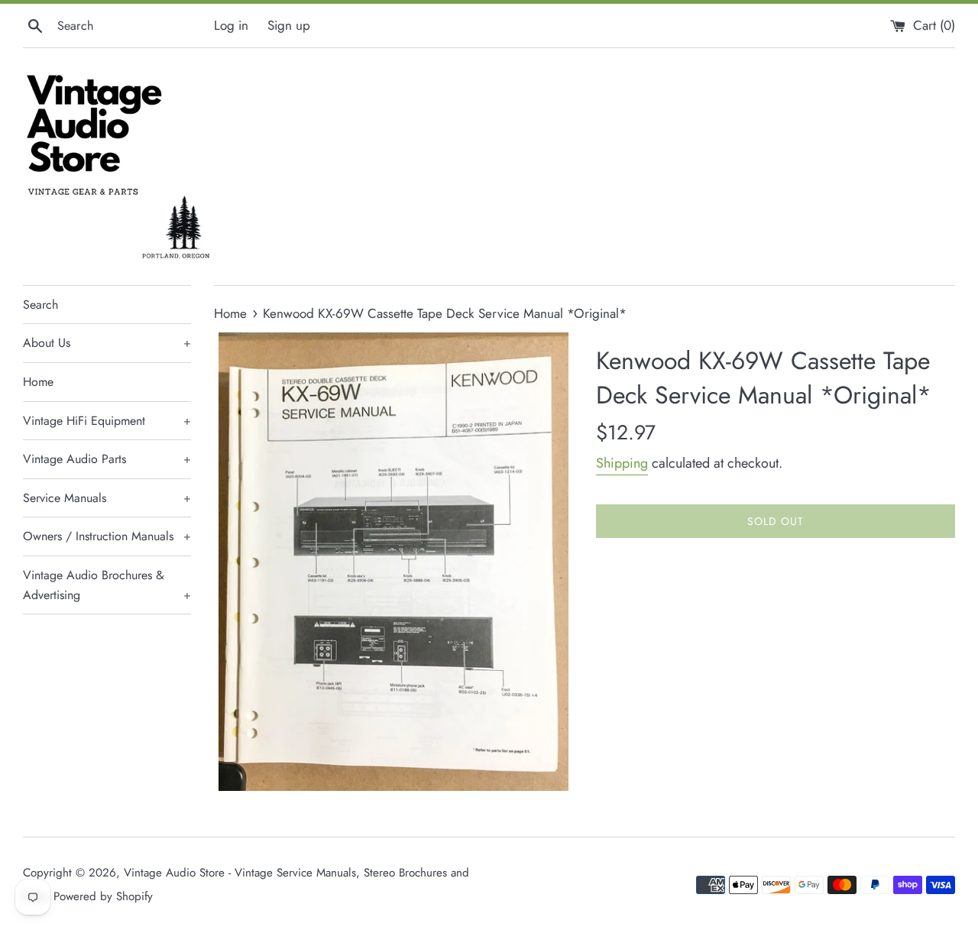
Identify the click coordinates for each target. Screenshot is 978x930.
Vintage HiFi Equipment (107, 420)
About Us (107, 343)
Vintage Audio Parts (107, 459)
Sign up (288, 25)
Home (38, 381)
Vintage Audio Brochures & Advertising (107, 585)
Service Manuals (107, 498)
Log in (231, 25)
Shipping (622, 463)
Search (40, 304)
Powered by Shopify (103, 896)
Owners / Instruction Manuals (107, 536)
